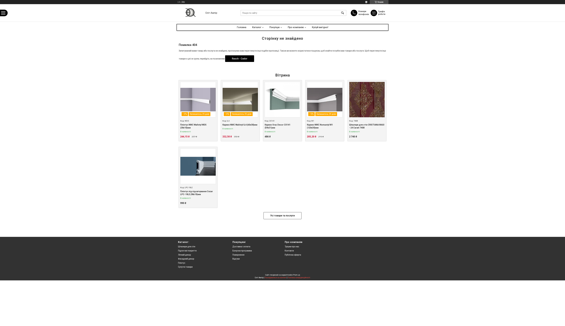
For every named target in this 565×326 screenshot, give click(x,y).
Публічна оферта (293, 255)
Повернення (238, 255)
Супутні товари (185, 267)
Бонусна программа (242, 251)
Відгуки (236, 259)
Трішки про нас (292, 246)
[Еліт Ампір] (190, 13)
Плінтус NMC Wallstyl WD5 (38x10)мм (193, 126)
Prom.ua (296, 275)
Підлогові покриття (187, 251)
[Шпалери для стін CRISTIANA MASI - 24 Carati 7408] (367, 99)
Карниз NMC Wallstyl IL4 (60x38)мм (239, 125)
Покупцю (274, 27)
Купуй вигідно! (320, 27)
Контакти (289, 251)
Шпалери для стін (186, 246)
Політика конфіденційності (299, 278)
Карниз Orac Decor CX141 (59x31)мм (277, 126)
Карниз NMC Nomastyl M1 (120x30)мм (320, 126)
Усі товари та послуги (282, 215)
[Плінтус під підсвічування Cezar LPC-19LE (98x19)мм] (198, 166)
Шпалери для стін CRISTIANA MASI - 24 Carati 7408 (366, 126)
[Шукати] (342, 13)
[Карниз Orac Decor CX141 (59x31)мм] (282, 99)
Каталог (256, 27)
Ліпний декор (184, 255)
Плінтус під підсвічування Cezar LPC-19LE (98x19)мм (196, 193)
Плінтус (181, 263)
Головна (241, 27)
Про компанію (296, 27)
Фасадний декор (186, 259)
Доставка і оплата (241, 246)
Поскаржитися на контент (275, 278)
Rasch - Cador (239, 58)
